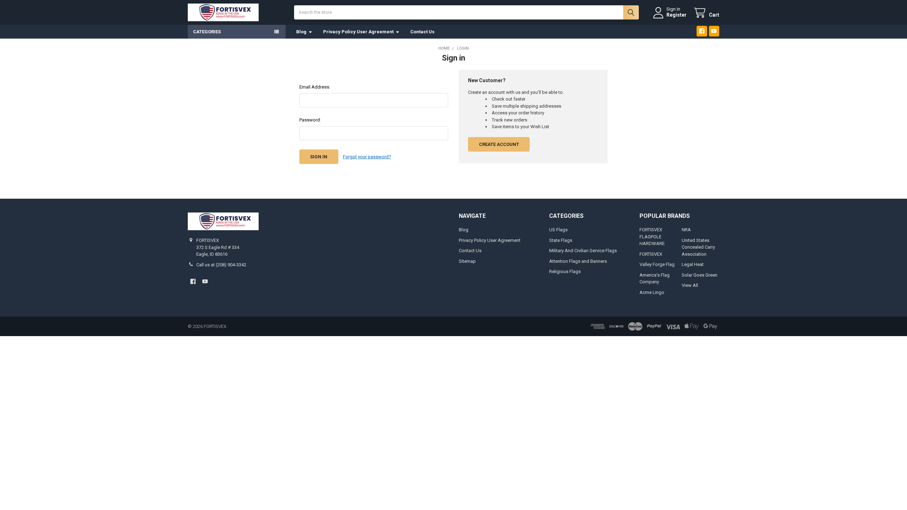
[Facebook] (702, 31)
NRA (686, 229)
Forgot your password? (367, 156)
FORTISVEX (651, 254)
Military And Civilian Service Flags (583, 250)
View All (690, 285)
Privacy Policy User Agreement (358, 31)
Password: (310, 120)
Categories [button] (207, 31)
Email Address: (314, 87)
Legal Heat (693, 264)
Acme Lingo (652, 292)
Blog (301, 31)
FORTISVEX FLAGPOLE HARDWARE (652, 236)
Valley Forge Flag (657, 264)
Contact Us (422, 31)
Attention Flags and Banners (578, 261)
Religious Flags (565, 271)
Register (676, 15)
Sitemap (467, 261)
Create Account (499, 144)
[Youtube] (714, 31)
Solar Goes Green (699, 275)
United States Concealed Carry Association (698, 247)
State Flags (560, 240)
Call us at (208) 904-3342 (221, 264)
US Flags (558, 229)
